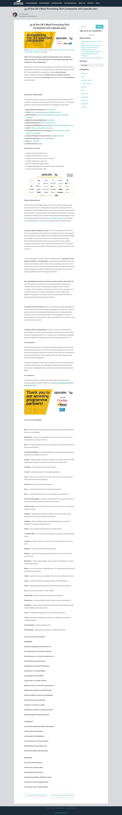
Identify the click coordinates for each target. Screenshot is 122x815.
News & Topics (70, 50)
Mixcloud (43, 123)
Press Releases (28, 52)
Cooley (54, 383)
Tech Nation (84, 107)
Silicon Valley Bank (30, 385)
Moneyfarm (57, 112)
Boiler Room (51, 123)
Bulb (62, 136)
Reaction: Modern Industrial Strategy (36, 795)
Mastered (45, 128)
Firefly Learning (36, 128)
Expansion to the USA (86, 80)
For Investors (57, 3)
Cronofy (54, 130)
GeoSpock (61, 130)
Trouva (71, 125)
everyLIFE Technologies (33, 133)
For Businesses (31, 3)
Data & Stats (57, 50)
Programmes (37, 52)
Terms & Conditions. (50, 808)
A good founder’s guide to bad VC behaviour (92, 58)
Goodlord (53, 110)
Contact (90, 3)
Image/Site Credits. (60, 808)
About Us (82, 3)
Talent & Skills (84, 104)
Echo (41, 138)
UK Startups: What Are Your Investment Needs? (63, 796)
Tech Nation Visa (70, 3)
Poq (31, 141)
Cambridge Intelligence (56, 218)
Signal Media (49, 115)
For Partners (44, 3)
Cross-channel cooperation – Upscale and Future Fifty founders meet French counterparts (91, 53)
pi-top (50, 128)
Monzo (46, 112)
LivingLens (57, 115)
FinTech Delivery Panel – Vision (88, 49)
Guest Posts (84, 87)
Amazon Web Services (64, 383)
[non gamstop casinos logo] (18, 3)
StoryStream (51, 120)
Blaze (41, 144)
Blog (97, 3)
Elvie (58, 136)
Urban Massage (63, 125)
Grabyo (67, 130)
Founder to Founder (86, 83)
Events (82, 77)
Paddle (55, 125)
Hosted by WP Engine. (71, 808)
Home (63, 50)
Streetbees (40, 115)
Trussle (33, 112)
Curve (47, 110)
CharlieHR (36, 141)
